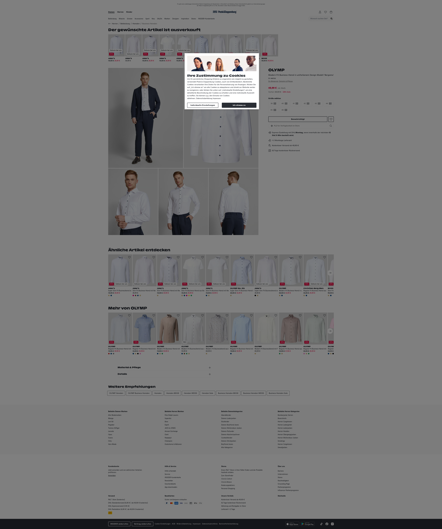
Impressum (217, 98)
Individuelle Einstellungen (202, 105)
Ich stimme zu (239, 105)
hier (207, 96)
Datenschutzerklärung (204, 98)
